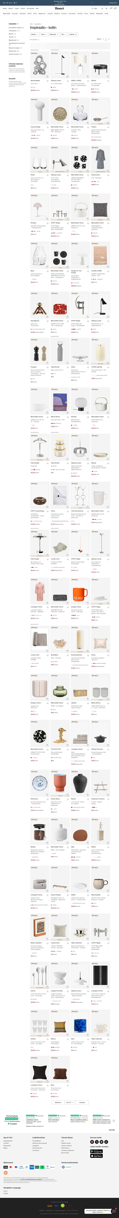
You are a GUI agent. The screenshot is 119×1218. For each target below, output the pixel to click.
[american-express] (32, 1167)
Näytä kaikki (112, 1130)
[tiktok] (106, 1142)
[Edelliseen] (28, 3)
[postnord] (68, 1167)
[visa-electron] (21, 1167)
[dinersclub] (26, 1167)
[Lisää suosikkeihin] (48, 81)
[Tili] (102, 8)
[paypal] (53, 1167)
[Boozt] (59, 8)
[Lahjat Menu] (109, 13)
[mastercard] (11, 1167)
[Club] (106, 8)
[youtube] (101, 1142)
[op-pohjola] (5, 1173)
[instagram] (97, 1142)
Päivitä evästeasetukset (72, 1210)
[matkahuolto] (63, 1167)
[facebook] (92, 1142)
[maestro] (16, 1167)
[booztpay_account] (37, 1167)
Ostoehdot (41, 1210)
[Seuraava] (92, 3)
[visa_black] (5, 1167)
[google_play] (96, 1151)
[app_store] (96, 1156)
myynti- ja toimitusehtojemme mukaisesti (31, 1179)
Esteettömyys (49, 1210)
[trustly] (42, 1167)
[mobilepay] (47, 1167)
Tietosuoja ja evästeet (59, 1210)
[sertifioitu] (63, 1206)
